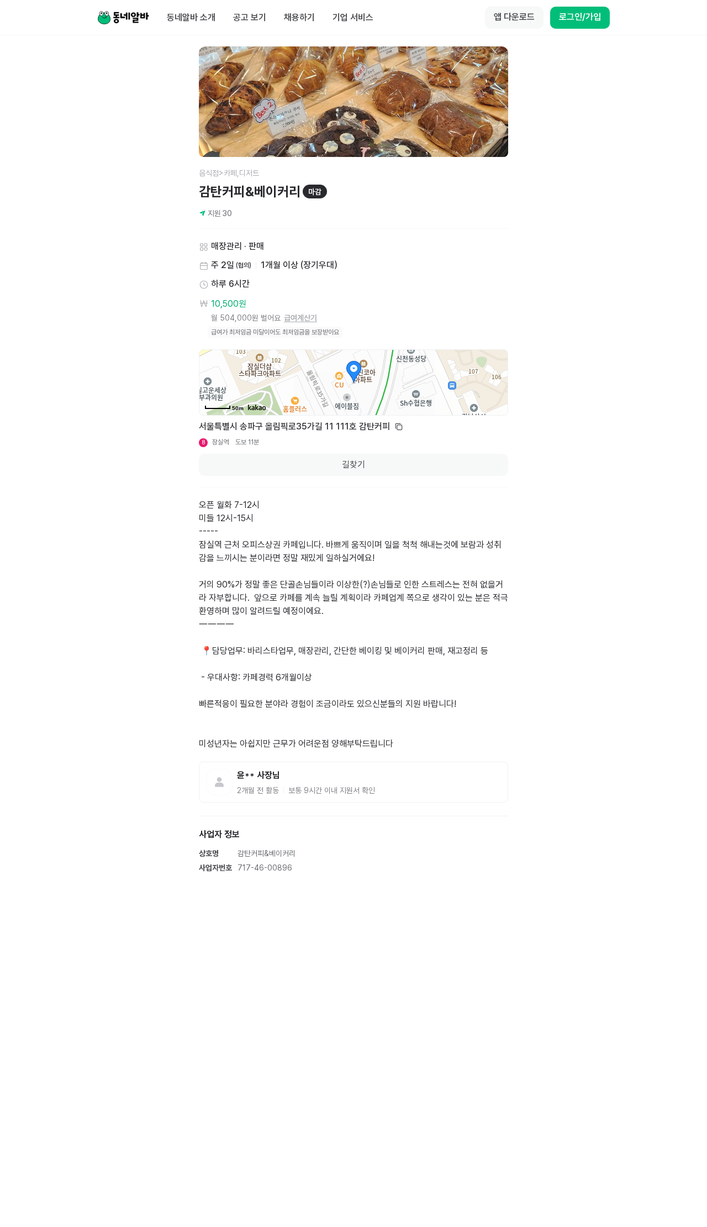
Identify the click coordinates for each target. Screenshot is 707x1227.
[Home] (123, 17)
